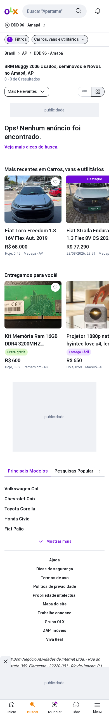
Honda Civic (16, 519)
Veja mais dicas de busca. (31, 147)
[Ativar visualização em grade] (98, 92)
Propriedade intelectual (55, 595)
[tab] (27, 471)
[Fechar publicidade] (5, 661)
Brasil (9, 53)
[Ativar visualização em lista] (84, 92)
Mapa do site (55, 604)
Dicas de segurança (54, 569)
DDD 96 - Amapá (48, 53)
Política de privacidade (54, 586)
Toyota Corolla (19, 509)
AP (24, 53)
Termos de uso (55, 578)
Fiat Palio (14, 529)
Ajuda (54, 560)
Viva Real (54, 639)
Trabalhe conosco (54, 613)
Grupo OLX (55, 622)
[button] (54, 11)
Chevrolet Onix (19, 498)
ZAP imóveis (54, 630)
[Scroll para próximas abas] (99, 471)
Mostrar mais (59, 541)
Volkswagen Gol (21, 488)
